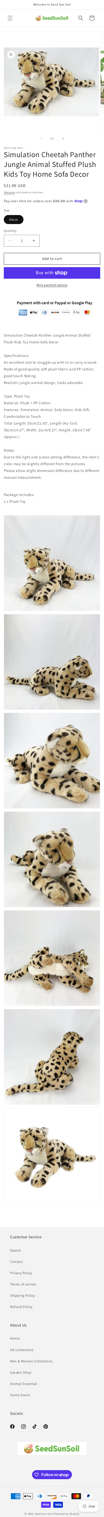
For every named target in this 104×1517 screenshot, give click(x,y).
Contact (16, 1261)
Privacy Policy (21, 1273)
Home (15, 1338)
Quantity (10, 231)
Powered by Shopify (67, 1513)
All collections (22, 1350)
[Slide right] (63, 138)
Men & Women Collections (31, 1361)
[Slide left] (40, 138)
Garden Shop (21, 1372)
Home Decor (20, 1395)
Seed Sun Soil (44, 1513)
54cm (13, 219)
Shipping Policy (22, 1295)
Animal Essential (23, 1383)
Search (15, 1250)
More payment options (52, 285)
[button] (10, 18)
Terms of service (23, 1284)
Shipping (9, 192)
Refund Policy (21, 1306)
